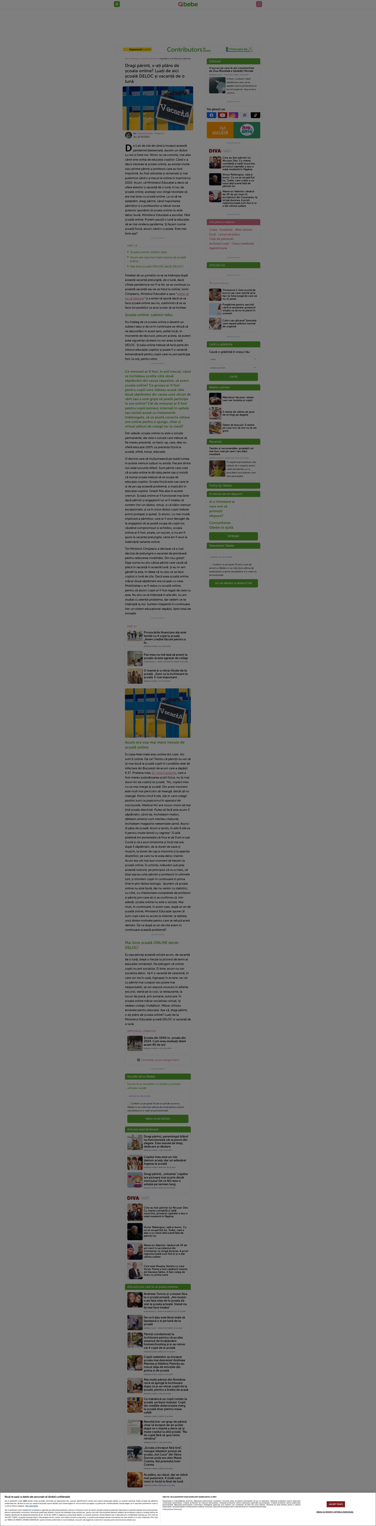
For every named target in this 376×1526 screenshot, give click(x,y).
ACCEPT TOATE (336, 1504)
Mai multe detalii (31, 1506)
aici (146, 1515)
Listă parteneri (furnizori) (172, 1509)
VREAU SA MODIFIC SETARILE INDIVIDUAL (335, 1512)
